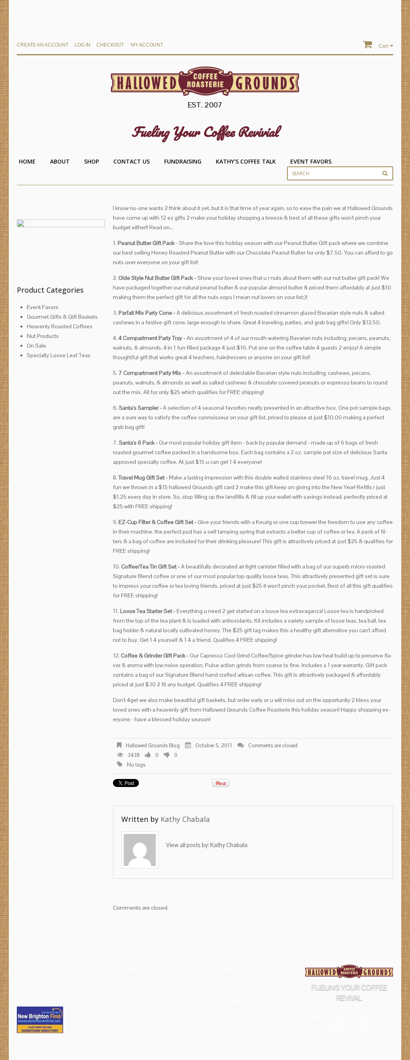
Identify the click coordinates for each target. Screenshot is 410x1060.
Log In (82, 45)
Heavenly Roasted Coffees (59, 326)
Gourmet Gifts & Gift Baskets (62, 316)
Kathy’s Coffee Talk (246, 161)
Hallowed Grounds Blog (153, 745)
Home (27, 161)
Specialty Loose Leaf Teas (58, 355)
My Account (147, 45)
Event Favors (311, 161)
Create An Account (42, 45)
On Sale (36, 345)
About (60, 161)
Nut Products (43, 336)
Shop (91, 161)
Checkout (110, 45)
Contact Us (131, 161)
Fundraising (182, 161)
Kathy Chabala (185, 819)
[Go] (385, 173)
